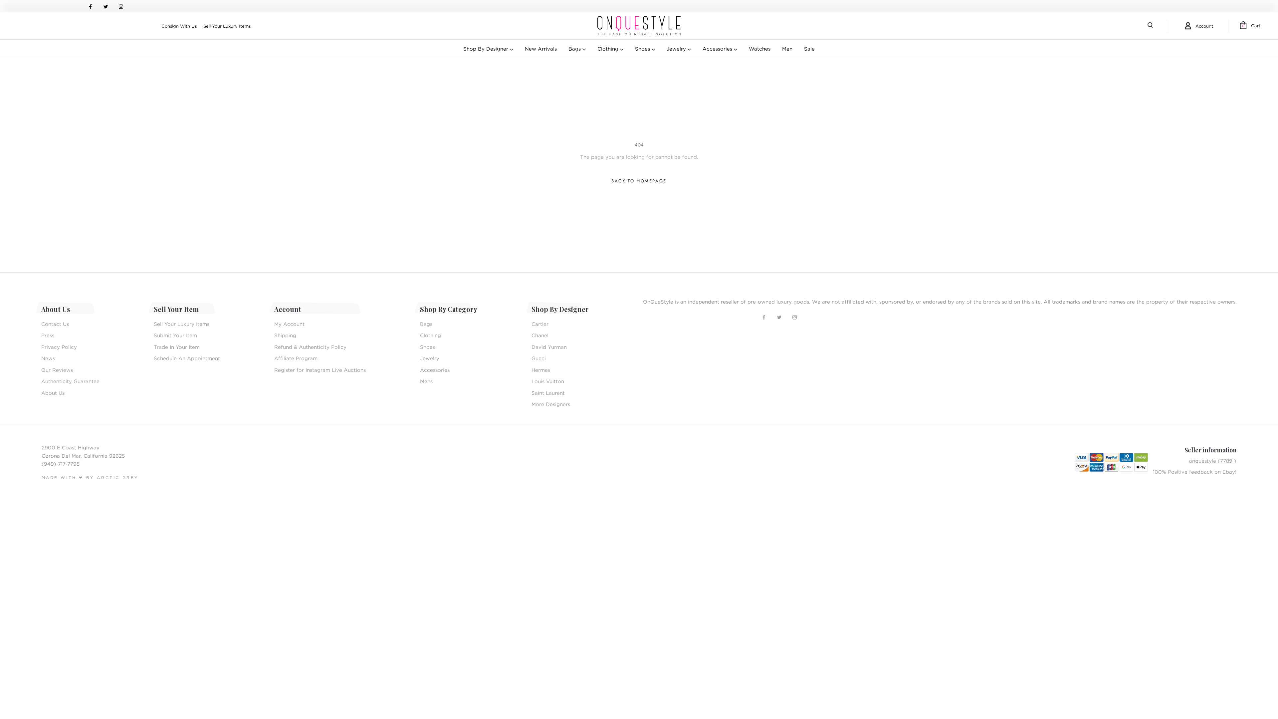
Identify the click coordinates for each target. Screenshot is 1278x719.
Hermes (541, 369)
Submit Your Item (175, 335)
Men (787, 48)
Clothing (608, 48)
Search (1151, 26)
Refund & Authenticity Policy (310, 347)
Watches (759, 48)
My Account (289, 324)
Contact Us (55, 324)
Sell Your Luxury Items (227, 26)
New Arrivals (541, 48)
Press (47, 335)
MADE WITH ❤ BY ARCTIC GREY (90, 477)
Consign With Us (179, 26)
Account (1204, 26)
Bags (575, 48)
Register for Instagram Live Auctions (320, 369)
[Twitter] (106, 6)
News (48, 358)
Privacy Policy (59, 347)
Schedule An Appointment (187, 358)
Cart (1251, 25)
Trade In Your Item (177, 347)
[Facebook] (90, 6)
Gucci (539, 358)
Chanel (540, 335)
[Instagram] (121, 6)
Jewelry (677, 48)
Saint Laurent (548, 392)
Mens (426, 381)
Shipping (285, 335)
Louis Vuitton (548, 381)
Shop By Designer (486, 48)
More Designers (551, 404)
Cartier (540, 324)
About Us (53, 392)
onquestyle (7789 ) (1212, 460)
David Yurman (549, 347)
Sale (809, 48)
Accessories (718, 48)
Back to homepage (639, 181)
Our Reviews (57, 369)
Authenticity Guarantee (70, 381)
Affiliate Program (296, 358)
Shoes (643, 48)
